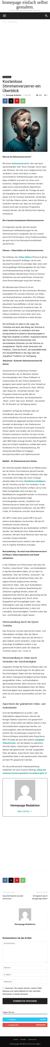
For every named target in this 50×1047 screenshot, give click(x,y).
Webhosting (12, 22)
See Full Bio (23, 811)
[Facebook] (5, 100)
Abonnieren (41, 1025)
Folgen (43, 1019)
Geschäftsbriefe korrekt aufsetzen (13, 897)
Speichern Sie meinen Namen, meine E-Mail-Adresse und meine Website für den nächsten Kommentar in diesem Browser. (22, 991)
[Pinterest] (16, 100)
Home (16, 1039)
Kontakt (23, 1039)
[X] (11, 100)
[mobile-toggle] (4, 15)
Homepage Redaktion (13, 95)
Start (4, 22)
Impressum (32, 1039)
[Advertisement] (25, 50)
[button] (46, 15)
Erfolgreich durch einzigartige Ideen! (39, 897)
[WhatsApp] (22, 100)
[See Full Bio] (31, 811)
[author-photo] (25, 921)
